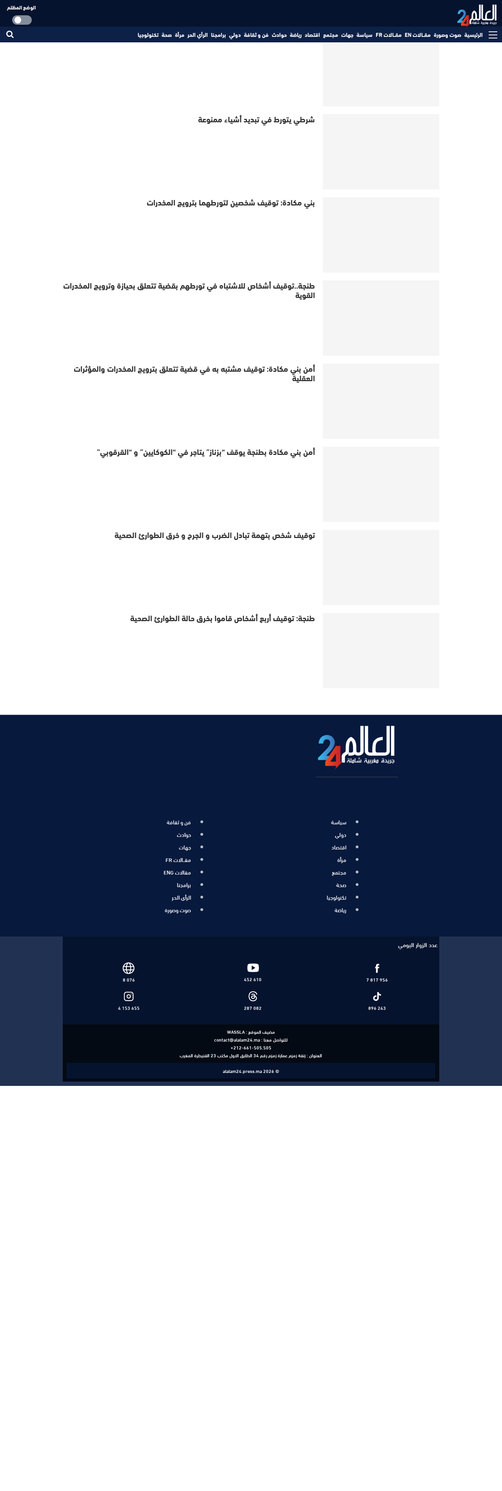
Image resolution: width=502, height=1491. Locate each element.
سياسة (364, 34)
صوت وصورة (447, 34)
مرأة (179, 34)
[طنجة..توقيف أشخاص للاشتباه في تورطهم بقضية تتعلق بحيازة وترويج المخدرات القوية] (381, 318)
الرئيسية (473, 34)
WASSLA (236, 1022)
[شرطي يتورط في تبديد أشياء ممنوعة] (381, 151)
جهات (347, 34)
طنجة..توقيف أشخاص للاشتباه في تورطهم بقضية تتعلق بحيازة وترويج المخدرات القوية (189, 290)
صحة (167, 34)
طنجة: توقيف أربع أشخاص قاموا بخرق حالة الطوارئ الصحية (222, 617)
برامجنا (218, 34)
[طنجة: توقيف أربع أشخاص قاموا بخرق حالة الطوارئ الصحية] (381, 650)
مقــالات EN (418, 34)
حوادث (279, 34)
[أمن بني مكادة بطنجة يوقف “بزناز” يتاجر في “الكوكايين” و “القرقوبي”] (381, 484)
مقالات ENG (177, 868)
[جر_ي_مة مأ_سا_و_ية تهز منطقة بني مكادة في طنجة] (381, 68)
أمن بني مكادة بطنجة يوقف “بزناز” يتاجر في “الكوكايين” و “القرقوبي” (206, 451)
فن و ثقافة (256, 34)
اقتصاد (312, 34)
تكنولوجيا (148, 34)
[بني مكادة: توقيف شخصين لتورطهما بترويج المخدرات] (381, 235)
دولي (235, 34)
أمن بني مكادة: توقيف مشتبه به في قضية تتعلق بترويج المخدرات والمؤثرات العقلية (194, 373)
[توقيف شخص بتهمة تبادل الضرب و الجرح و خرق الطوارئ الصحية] (381, 567)
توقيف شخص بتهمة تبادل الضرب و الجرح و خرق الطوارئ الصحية (215, 534)
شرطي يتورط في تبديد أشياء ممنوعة (256, 118)
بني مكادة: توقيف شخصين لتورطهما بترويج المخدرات (231, 202)
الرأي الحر (197, 34)
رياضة (296, 34)
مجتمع (330, 34)
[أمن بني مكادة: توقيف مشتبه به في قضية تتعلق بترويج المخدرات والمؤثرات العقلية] (381, 401)
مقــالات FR (389, 34)
